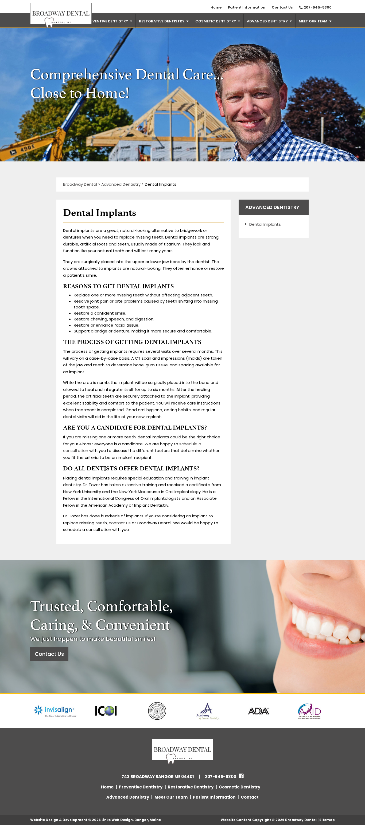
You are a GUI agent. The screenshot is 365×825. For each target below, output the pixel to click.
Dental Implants (265, 224)
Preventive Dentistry (107, 21)
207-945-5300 (318, 7)
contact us (119, 523)
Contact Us (282, 7)
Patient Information (246, 7)
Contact (250, 797)
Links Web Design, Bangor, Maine (131, 820)
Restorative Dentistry (161, 21)
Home (216, 7)
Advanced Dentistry (267, 21)
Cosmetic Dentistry (215, 21)
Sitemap (327, 820)
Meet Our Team (313, 21)
